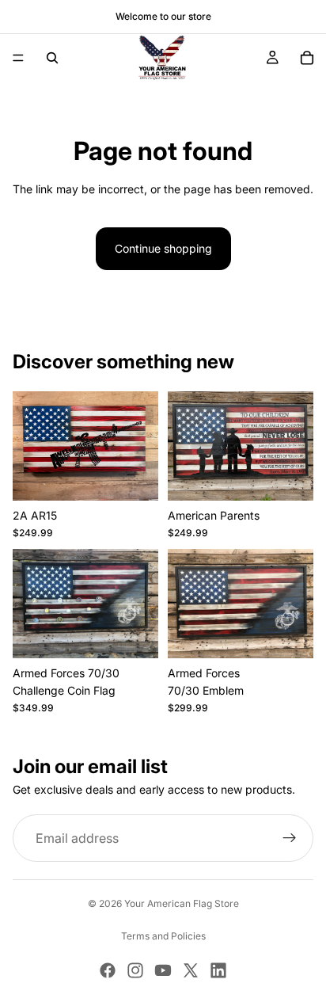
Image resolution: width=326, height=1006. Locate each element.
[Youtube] (163, 970)
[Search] (52, 57)
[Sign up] (289, 838)
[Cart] (307, 57)
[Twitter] (190, 970)
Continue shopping (163, 248)
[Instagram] (135, 970)
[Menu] (18, 58)
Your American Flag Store (181, 903)
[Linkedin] (218, 970)
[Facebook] (107, 970)
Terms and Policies (163, 936)
